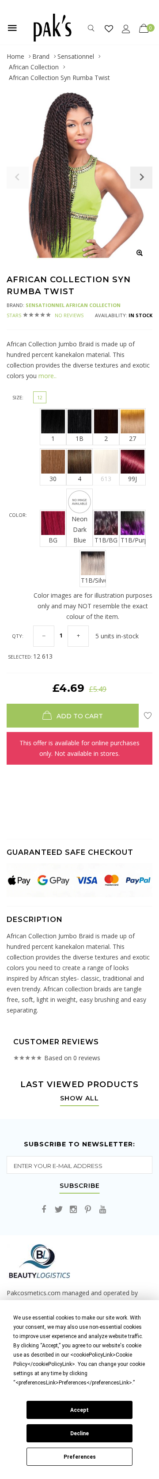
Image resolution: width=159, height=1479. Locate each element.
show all (79, 1098)
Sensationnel (75, 56)
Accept (79, 1410)
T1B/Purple (133, 540)
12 (39, 397)
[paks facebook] (44, 1209)
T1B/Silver (93, 580)
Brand (40, 56)
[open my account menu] (126, 28)
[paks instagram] (73, 1209)
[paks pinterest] (87, 1209)
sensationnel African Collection (73, 305)
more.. (47, 376)
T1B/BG (106, 540)
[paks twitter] (58, 1209)
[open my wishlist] (108, 28)
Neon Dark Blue (79, 529)
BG (53, 540)
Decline (79, 1433)
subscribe (80, 1186)
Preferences (80, 1457)
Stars (45, 315)
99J (132, 478)
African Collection (34, 67)
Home (15, 56)
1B (79, 438)
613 (106, 478)
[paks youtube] (102, 1209)
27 (132, 438)
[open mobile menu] (12, 28)
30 (53, 478)
